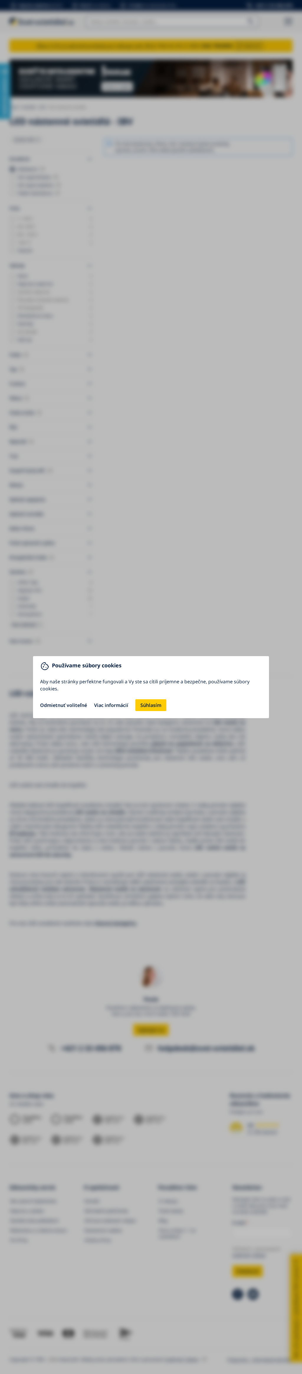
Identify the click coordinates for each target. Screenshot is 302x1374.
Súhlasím (150, 705)
